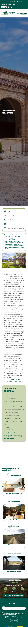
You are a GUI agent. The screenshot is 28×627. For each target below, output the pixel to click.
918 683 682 (9, 430)
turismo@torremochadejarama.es (13, 433)
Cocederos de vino (10, 239)
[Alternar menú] (18, 13)
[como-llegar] (8, 7)
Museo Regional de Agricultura (14, 242)
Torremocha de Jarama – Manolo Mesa (12, 237)
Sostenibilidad (5, 2)
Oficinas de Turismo (6, 4)
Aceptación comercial (14, 617)
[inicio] (9, 13)
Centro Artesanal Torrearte (13, 241)
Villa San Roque (20, 2)
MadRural (12, 2)
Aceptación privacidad (12, 613)
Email (3, 606)
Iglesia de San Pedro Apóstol (13, 244)
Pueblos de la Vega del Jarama (14, 245)
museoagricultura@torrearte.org (13, 436)
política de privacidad (9, 614)
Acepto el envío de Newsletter (14, 617)
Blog (14, 4)
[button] (11, 7)
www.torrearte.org (9, 438)
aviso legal (17, 613)
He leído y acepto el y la (13, 613)
